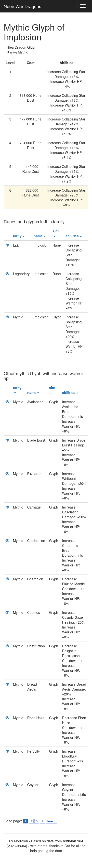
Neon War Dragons (22, 6)
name (38, 235)
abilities (72, 235)
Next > (51, 821)
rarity (17, 235)
